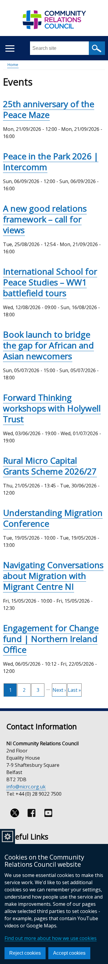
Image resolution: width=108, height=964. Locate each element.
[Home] (54, 22)
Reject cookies (25, 953)
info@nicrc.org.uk (26, 786)
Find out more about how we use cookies (50, 938)
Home (13, 64)
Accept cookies (69, 953)
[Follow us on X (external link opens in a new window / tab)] (14, 813)
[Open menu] (10, 48)
